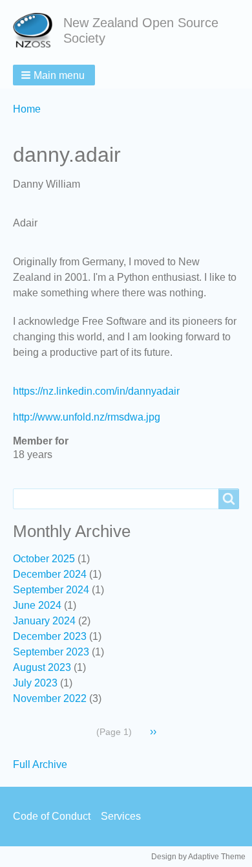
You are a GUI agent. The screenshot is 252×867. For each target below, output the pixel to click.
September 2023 (51, 651)
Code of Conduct (51, 816)
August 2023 (42, 667)
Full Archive (40, 764)
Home (27, 109)
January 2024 (44, 620)
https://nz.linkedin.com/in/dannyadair (96, 391)
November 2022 (50, 698)
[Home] (38, 31)
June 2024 (37, 605)
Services (121, 816)
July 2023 (35, 682)
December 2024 (50, 574)
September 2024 (51, 589)
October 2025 (44, 558)
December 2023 (50, 636)
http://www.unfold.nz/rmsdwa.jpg (86, 417)
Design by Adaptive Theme (198, 856)
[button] (54, 75)
